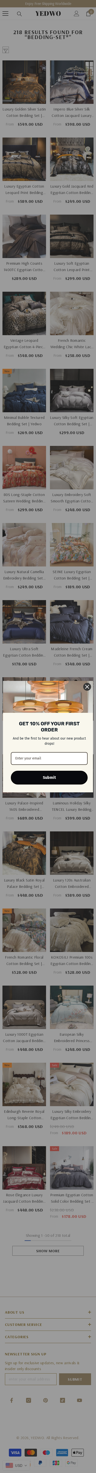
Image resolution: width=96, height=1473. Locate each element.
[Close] (87, 687)
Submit (49, 777)
